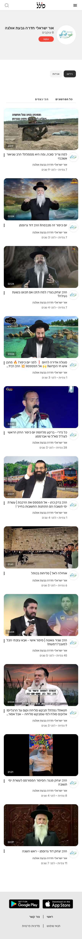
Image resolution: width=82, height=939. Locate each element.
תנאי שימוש (53, 926)
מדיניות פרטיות (31, 926)
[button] (4, 155)
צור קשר (34, 917)
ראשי (50, 917)
